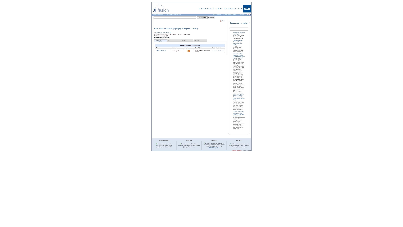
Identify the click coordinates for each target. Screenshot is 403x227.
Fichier (158, 48)
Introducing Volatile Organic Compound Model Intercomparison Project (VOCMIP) (239, 56)
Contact (241, 14)
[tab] (239, 29)
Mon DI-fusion (217, 14)
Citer (223, 21)
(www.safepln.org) (214, 147)
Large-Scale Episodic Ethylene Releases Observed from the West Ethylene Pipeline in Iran (239, 96)
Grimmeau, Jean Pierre (162, 33)
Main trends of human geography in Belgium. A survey (176, 28)
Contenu (183, 40)
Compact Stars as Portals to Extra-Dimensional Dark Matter (237, 42)
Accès (186, 48)
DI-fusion (235, 29)
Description (198, 48)
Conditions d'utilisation (218, 50)
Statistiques (197, 40)
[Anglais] (250, 15)
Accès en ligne (158, 40)
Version (174, 48)
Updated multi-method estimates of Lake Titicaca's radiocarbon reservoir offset (238, 114)
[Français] (247, 15)
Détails (169, 40)
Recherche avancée (158, 14)
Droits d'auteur (216, 48)
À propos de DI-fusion (230, 14)
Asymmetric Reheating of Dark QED (239, 33)
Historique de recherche (174, 14)
